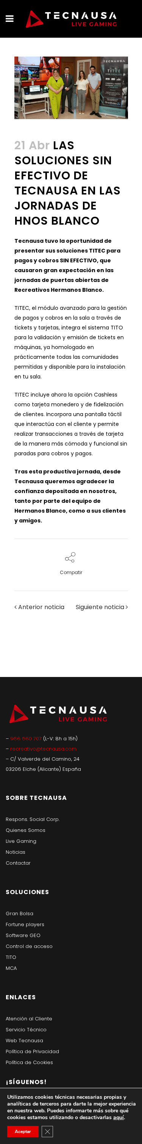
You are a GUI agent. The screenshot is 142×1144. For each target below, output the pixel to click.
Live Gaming (21, 841)
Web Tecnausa (24, 1040)
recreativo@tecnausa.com (43, 748)
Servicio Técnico (26, 1029)
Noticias (15, 852)
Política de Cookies (29, 1062)
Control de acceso (29, 946)
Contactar (18, 863)
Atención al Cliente (29, 1018)
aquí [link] (118, 1117)
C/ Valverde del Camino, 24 (45, 759)
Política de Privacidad (32, 1051)
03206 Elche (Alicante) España (43, 769)
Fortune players (25, 924)
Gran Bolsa (19, 913)
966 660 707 (26, 738)
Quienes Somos (25, 830)
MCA (11, 968)
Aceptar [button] (23, 1132)
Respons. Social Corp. (32, 819)
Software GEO (23, 935)
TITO (11, 957)
